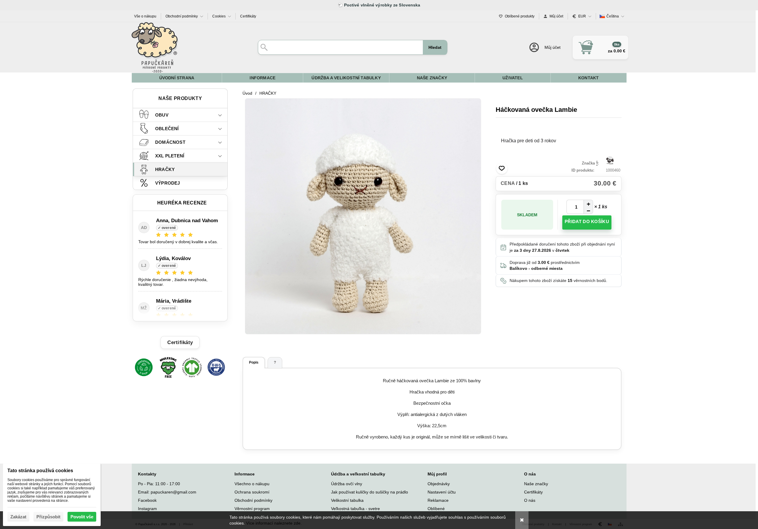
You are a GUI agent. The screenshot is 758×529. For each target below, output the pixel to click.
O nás (529, 500)
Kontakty (147, 474)
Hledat (434, 47)
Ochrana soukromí (252, 492)
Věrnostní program (252, 508)
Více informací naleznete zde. (274, 523)
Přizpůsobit (48, 516)
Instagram (147, 508)
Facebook (147, 500)
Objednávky (439, 483)
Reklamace (438, 500)
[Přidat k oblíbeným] (502, 168)
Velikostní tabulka (347, 500)
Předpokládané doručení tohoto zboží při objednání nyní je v (562, 247)
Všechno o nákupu (252, 483)
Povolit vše (81, 516)
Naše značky (536, 483)
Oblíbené (436, 508)
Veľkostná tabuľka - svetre (355, 508)
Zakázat (18, 516)
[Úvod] (155, 47)
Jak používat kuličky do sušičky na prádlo (369, 492)
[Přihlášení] (544, 47)
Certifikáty (533, 492)
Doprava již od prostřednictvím (545, 265)
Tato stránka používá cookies (40, 470)
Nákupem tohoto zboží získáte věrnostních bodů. (558, 280)
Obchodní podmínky (253, 500)
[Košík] (600, 47)
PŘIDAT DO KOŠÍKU (587, 221)
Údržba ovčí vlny (346, 483)
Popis (253, 362)
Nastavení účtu (442, 492)
